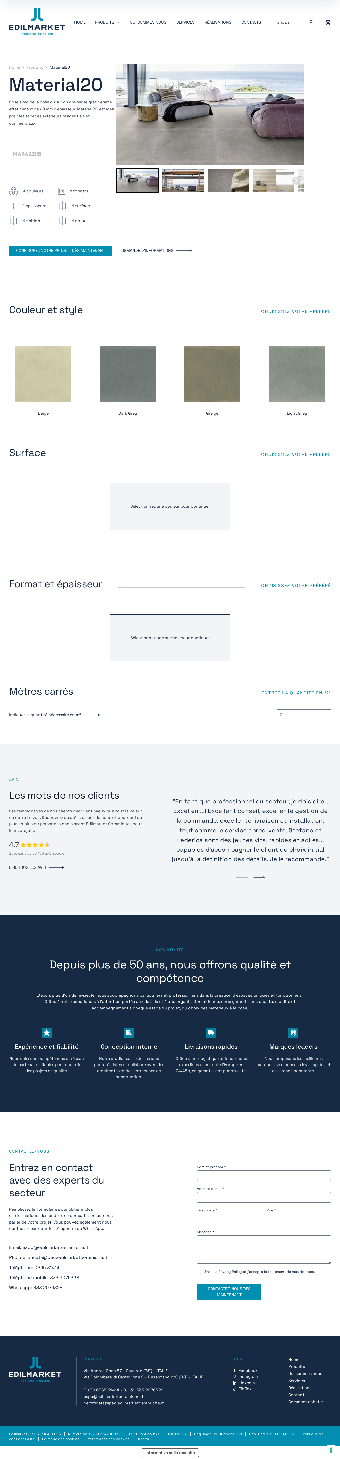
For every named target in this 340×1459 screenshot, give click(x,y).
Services (185, 22)
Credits (143, 1439)
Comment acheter (305, 1401)
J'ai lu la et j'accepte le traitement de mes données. (260, 1271)
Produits (35, 67)
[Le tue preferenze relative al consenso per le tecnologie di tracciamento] (331, 1450)
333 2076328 (64, 1277)
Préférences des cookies (108, 1439)
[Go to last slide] (124, 181)
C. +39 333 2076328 (143, 1390)
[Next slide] (296, 181)
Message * (205, 1232)
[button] (137, 180)
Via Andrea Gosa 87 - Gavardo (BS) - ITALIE (126, 1370)
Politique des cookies (60, 1439)
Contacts (251, 22)
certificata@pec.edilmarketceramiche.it (63, 1257)
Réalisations (218, 22)
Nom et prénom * (211, 1167)
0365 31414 (46, 1267)
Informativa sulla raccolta (170, 1452)
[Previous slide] (242, 877)
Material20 (60, 67)
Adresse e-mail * (210, 1188)
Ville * (271, 1210)
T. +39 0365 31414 (101, 1390)
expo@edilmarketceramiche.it (55, 1247)
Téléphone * (207, 1210)
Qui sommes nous (148, 22)
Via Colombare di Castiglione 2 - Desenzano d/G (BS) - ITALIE (143, 1377)
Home (80, 22)
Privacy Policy (230, 1271)
